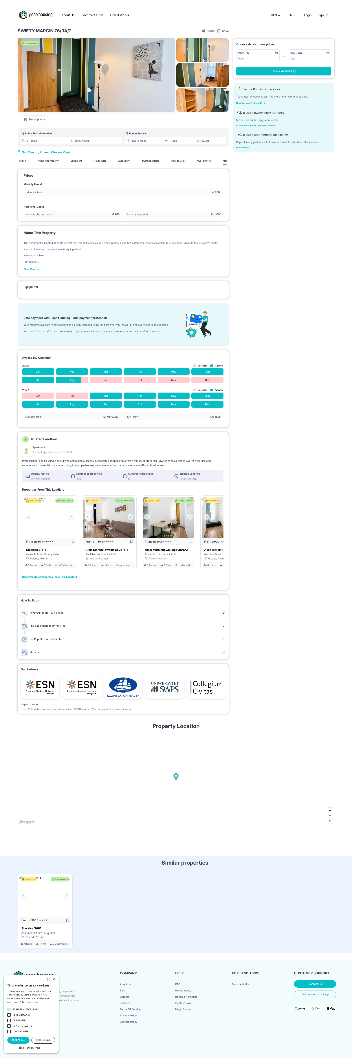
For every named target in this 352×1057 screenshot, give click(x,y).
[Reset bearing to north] (330, 821)
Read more (33, 1002)
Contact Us (315, 984)
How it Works (119, 15)
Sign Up (323, 15)
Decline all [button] (43, 1040)
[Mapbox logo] (27, 822)
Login (308, 15)
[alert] (31, 1014)
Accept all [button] (18, 1040)
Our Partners (243, 147)
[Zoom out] (330, 815)
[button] (31, 1048)
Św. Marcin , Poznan (46, 152)
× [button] (53, 979)
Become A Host (92, 15)
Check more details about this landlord (256, 125)
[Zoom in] (330, 810)
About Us (68, 15)
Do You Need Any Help (315, 994)
